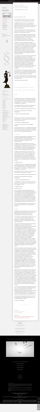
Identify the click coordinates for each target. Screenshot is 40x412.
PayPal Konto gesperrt (24, 397)
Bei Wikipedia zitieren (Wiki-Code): (20, 331)
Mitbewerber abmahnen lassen (17, 397)
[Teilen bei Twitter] (20, 323)
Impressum (29, 0)
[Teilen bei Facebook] (21, 323)
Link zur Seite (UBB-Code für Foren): (20, 328)
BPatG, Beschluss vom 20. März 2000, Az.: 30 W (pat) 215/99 (16, 400)
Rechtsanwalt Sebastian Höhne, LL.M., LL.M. (20, 393)
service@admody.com (5, 18)
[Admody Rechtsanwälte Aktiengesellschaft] (20, 379)
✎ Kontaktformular (20, 367)
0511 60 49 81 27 (4, 20)
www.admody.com (5, 29)
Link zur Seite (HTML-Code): (20, 325)
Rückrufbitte (4, 23)
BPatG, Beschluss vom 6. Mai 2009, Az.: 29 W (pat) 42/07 (29, 400)
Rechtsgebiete (18, 0)
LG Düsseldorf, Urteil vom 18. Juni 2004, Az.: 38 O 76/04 (24, 401)
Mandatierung (24, 0)
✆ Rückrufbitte (20, 369)
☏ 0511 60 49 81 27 (20, 365)
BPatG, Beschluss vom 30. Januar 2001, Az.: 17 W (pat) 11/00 (10, 401)
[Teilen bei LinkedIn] (18, 323)
